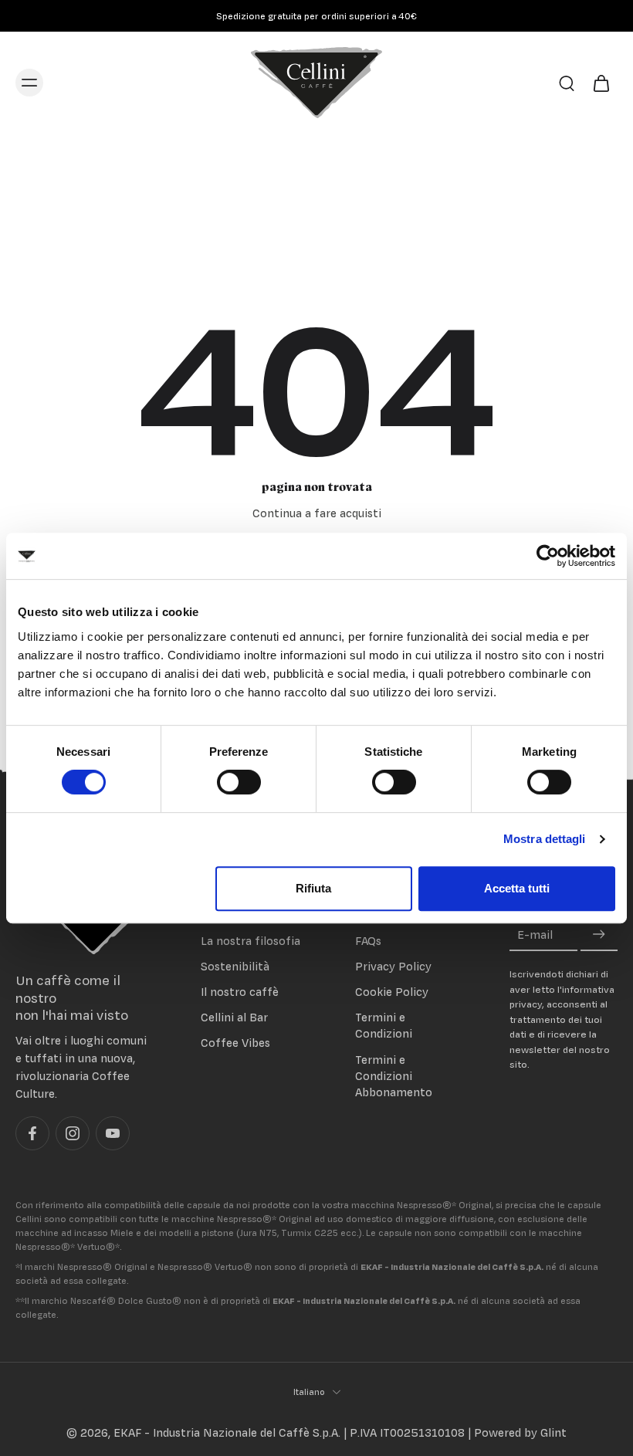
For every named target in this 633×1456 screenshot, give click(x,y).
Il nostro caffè (240, 992)
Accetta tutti (517, 888)
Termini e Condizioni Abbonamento (393, 1075)
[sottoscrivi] (599, 934)
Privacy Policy (393, 966)
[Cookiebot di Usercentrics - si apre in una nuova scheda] (547, 555)
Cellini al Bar (234, 1017)
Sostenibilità (235, 966)
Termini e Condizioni (383, 1025)
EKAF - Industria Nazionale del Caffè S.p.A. (226, 1432)
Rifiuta (313, 888)
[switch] (239, 782)
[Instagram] (73, 1133)
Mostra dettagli (544, 838)
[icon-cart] (601, 82)
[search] (567, 82)
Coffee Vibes (235, 1042)
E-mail (535, 934)
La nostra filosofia (250, 941)
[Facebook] (32, 1133)
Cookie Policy (391, 992)
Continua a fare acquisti (316, 513)
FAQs (368, 941)
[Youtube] (113, 1133)
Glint (553, 1432)
